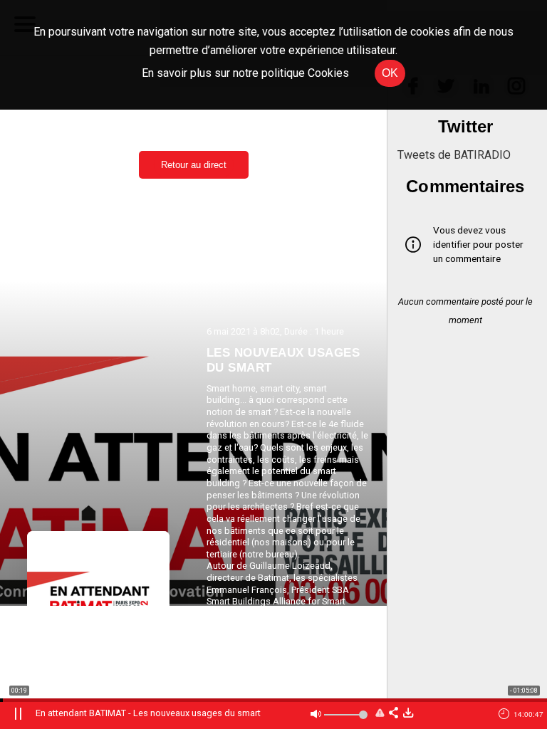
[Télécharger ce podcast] (408, 713)
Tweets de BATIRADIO (454, 155)
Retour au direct (193, 164)
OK (390, 73)
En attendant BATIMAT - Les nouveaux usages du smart (148, 713)
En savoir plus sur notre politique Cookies (245, 73)
